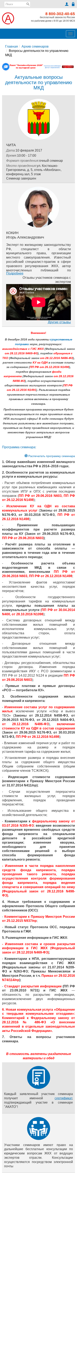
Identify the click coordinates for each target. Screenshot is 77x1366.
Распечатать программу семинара (51, 456)
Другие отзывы (59, 322)
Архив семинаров (35, 46)
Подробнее (14, 273)
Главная (11, 46)
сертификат (63, 1098)
